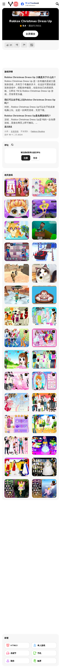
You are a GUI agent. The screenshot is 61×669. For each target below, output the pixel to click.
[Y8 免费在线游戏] (13, 4)
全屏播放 (30, 33)
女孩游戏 (15, 131)
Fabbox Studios (38, 131)
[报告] (24, 45)
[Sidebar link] (4, 4)
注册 (26, 158)
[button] (8, 126)
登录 (35, 158)
